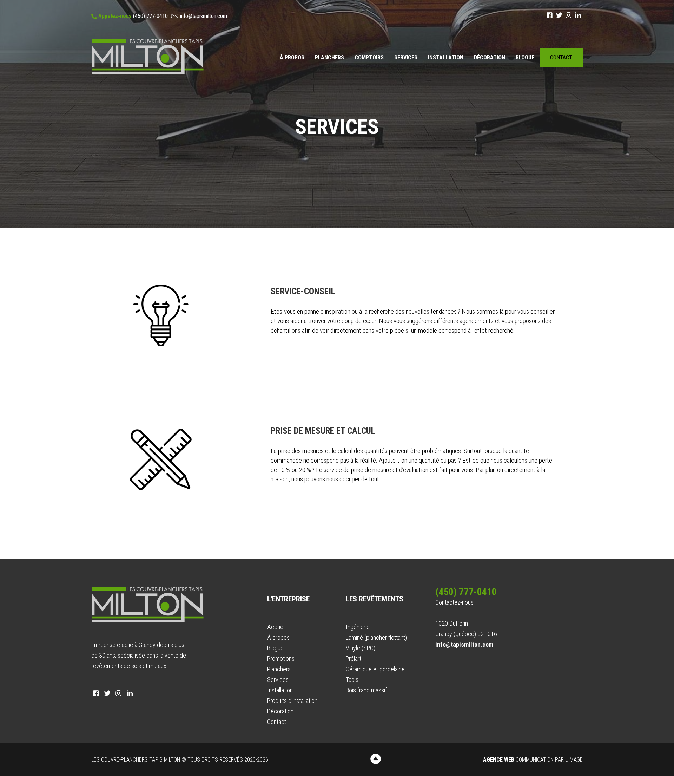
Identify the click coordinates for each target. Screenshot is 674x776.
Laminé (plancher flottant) (376, 637)
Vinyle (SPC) (360, 648)
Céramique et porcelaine (375, 669)
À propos (292, 57)
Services (405, 57)
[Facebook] (550, 15)
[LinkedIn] (578, 15)
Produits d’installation (292, 700)
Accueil (276, 627)
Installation (445, 57)
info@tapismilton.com (203, 16)
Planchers (329, 57)
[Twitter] (559, 15)
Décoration (489, 57)
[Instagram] (568, 15)
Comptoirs (369, 57)
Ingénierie (358, 627)
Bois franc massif (366, 690)
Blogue (525, 57)
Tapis (352, 679)
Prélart (353, 658)
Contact (561, 57)
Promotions (281, 658)
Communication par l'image (533, 759)
